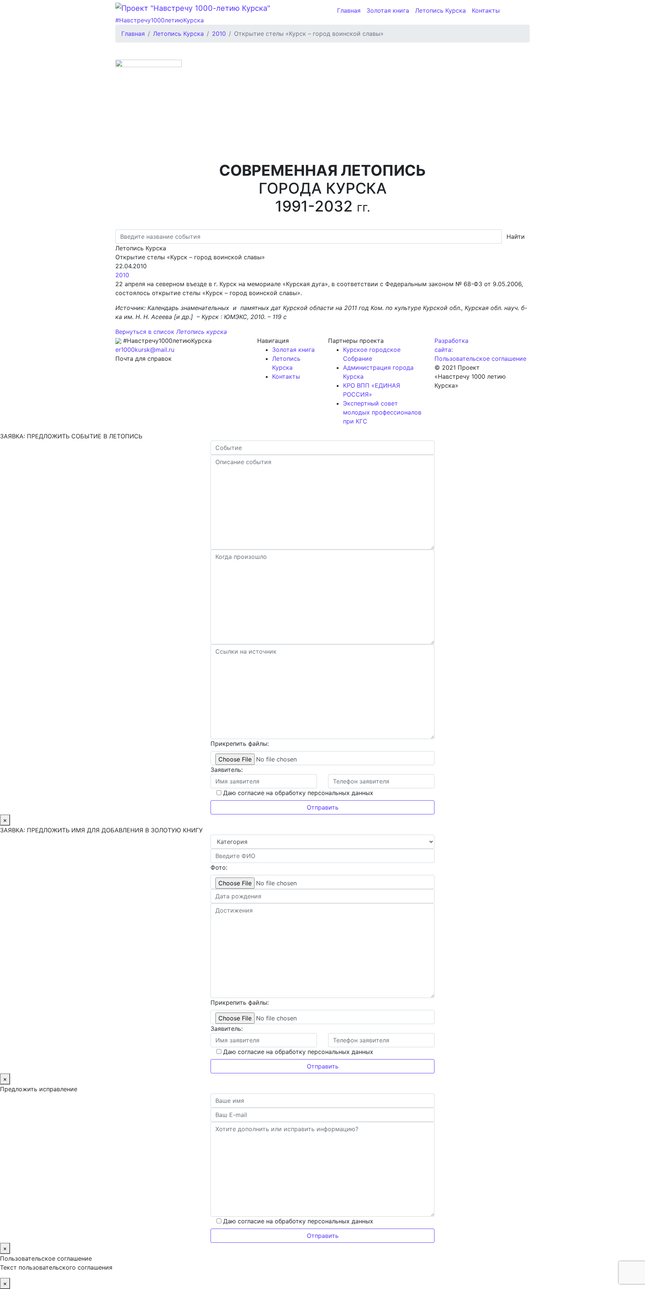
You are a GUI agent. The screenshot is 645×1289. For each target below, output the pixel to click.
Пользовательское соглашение (480, 358)
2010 (122, 275)
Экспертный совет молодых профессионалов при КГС (382, 412)
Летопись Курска (440, 10)
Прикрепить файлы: (240, 743)
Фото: (219, 867)
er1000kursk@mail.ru (144, 349)
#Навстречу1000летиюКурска (159, 20)
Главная (349, 10)
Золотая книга (388, 10)
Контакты (486, 10)
